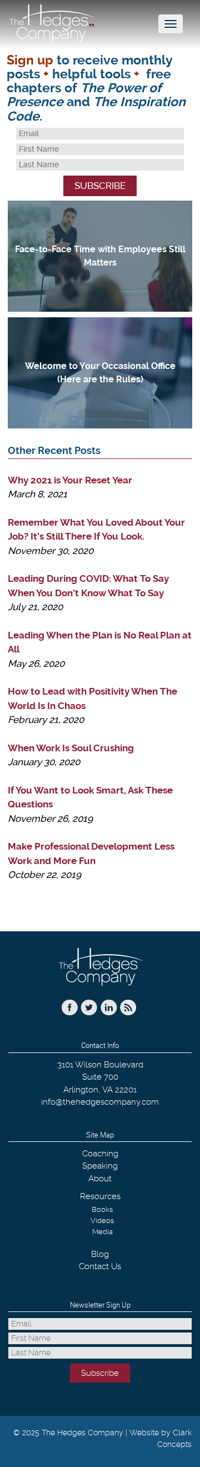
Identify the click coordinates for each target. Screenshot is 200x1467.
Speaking (100, 1166)
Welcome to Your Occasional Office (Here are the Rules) (100, 373)
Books (102, 1209)
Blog (100, 1254)
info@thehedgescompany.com (100, 1102)
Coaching (100, 1154)
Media (102, 1232)
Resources (100, 1196)
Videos (102, 1220)
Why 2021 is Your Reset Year (70, 480)
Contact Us (100, 1266)
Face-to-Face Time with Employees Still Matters (100, 256)
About (100, 1179)
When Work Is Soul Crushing (71, 748)
